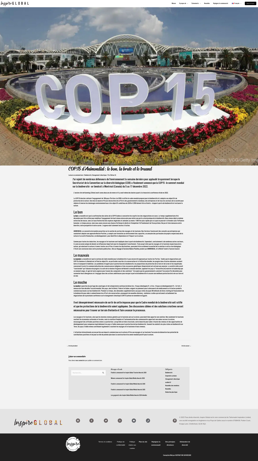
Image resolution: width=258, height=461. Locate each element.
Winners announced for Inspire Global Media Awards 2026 (128, 378)
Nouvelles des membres (172, 385)
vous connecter (80, 360)
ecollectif (168, 382)
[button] (250, 3)
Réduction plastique (171, 392)
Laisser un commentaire (76, 175)
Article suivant (186, 346)
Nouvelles (168, 389)
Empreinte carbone (171, 376)
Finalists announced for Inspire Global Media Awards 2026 (128, 384)
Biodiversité (87, 175)
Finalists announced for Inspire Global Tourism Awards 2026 (128, 372)
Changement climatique (99, 175)
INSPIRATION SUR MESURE (183, 455)
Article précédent (72, 346)
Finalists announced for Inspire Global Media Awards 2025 (128, 389)
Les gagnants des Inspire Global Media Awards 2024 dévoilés (129, 395)
